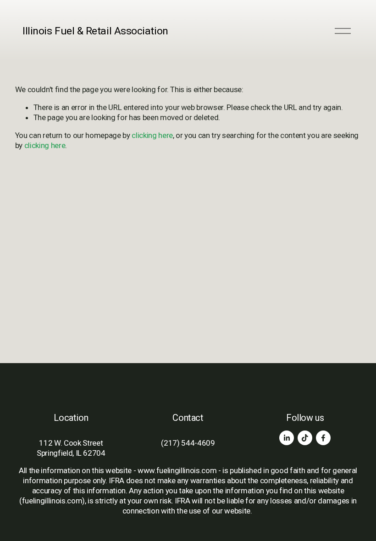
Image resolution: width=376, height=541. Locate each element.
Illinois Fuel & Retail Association (95, 31)
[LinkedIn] (286, 438)
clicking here (152, 135)
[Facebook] (323, 438)
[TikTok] (305, 438)
